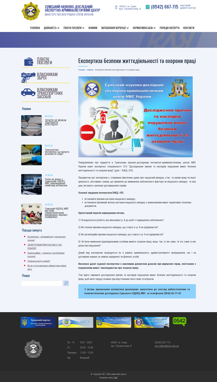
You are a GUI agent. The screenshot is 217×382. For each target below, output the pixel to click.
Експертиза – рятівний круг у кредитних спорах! (46, 238)
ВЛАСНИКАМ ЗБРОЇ (47, 76)
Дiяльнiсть (50, 28)
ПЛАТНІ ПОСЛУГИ (44, 61)
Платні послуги (72, 28)
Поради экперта (32, 230)
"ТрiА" (115, 378)
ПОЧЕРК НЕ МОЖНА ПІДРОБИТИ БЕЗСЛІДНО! (55, 122)
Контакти (188, 28)
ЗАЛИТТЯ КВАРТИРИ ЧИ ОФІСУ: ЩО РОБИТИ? (44, 246)
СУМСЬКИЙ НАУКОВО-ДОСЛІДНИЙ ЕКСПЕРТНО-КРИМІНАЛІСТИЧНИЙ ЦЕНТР (72, 10)
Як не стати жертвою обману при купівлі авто (46, 267)
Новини (92, 28)
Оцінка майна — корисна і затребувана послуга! (45, 255)
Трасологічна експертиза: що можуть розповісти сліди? (57, 151)
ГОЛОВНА (35, 28)
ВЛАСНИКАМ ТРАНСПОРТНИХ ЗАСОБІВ (50, 93)
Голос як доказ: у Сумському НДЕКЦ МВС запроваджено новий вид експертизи (56, 182)
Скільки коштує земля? (38, 261)
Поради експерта (170, 28)
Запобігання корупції (113, 28)
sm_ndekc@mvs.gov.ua (167, 345)
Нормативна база (143, 28)
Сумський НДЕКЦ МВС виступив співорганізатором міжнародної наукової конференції (57, 212)
